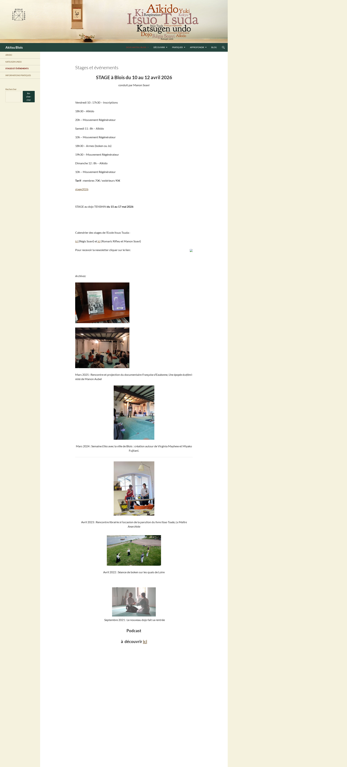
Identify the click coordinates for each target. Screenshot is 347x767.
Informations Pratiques (18, 75)
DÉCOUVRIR (159, 47)
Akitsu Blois (14, 47)
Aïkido (8, 55)
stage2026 (81, 189)
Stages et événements (17, 68)
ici (76, 241)
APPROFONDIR (197, 47)
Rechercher (11, 89)
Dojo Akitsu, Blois (136, 47)
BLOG (214, 47)
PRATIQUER (177, 47)
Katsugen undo (13, 62)
